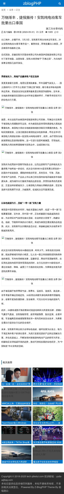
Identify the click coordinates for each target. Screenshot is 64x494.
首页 (3, 9)
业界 (11, 9)
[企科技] (32, 4)
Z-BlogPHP (41, 487)
